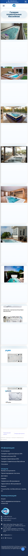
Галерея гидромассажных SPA (11, 453)
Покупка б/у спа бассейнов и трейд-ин (13, 490)
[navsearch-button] (25, 1)
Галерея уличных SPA (8, 456)
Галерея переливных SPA (10, 459)
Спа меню (4, 464)
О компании (5, 451)
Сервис (3, 478)
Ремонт (3, 486)
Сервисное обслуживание (10, 481)
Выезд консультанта (8, 470)
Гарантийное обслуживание (11, 484)
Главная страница (5, 437)
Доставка (4, 476)
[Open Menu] (3, 5)
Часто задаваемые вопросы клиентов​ (10, 502)
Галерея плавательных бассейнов (13, 461)
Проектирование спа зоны (10, 473)
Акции (3, 499)
